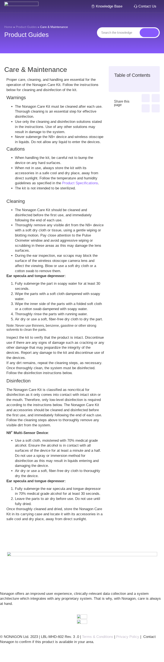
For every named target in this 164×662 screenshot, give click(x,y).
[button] (146, 98)
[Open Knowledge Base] (125, 6)
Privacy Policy (127, 637)
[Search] (149, 32)
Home (8, 27)
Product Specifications (80, 183)
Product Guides (26, 27)
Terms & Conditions (97, 637)
